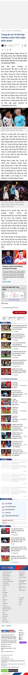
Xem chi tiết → (23, 288)
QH (26, 427)
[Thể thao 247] (7, 568)
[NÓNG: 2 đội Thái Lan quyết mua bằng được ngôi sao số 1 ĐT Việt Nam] (6, 452)
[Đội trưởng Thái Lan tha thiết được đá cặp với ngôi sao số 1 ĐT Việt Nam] (6, 444)
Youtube (22, 632)
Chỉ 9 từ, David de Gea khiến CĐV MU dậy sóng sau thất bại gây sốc (18, 335)
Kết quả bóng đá (6, 574)
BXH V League (6, 621)
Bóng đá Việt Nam (6, 607)
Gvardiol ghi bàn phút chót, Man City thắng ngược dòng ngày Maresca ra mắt (17, 393)
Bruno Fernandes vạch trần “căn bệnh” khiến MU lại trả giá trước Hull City (19, 327)
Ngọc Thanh (17, 366)
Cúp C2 (4, 601)
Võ (19, 605)
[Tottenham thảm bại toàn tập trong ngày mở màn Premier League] (6, 354)
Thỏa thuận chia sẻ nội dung (7, 655)
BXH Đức (4, 618)
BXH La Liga (5, 610)
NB (26, 394)
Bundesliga (5, 592)
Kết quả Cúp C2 (22, 590)
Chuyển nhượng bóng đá (8, 581)
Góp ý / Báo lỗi (19, 312)
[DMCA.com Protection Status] (10, 670)
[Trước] (3, 295)
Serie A (4, 590)
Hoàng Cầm (24, 385)
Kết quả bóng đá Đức (22, 584)
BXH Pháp (5, 619)
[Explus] (14, 306)
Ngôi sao (5, 522)
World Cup (5, 596)
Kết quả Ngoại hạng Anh (22, 574)
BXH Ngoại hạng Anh (7, 608)
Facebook (22, 634)
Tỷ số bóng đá (6, 577)
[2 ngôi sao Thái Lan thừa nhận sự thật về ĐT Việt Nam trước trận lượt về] (6, 418)
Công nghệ (8, 625)
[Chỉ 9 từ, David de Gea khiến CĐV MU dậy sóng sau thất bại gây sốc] (6, 336)
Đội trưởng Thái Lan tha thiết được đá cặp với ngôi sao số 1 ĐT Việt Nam (17, 444)
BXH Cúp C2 (5, 616)
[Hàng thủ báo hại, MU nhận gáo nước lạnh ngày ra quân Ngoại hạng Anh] (6, 362)
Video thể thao (6, 583)
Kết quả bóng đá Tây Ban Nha (22, 581)
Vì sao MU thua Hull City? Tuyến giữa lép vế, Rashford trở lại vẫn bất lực (19, 344)
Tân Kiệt (16, 331)
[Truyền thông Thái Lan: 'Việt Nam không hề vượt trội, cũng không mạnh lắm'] (6, 401)
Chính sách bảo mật (5, 657)
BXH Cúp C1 (5, 614)
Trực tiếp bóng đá (6, 579)
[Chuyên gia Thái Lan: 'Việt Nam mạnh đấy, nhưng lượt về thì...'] (6, 410)
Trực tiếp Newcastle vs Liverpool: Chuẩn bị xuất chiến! (15, 385)
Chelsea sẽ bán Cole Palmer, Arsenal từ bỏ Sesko (14, 273)
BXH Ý (4, 612)
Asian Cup (5, 599)
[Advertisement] (14, 15)
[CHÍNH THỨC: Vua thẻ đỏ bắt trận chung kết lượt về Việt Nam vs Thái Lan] (6, 435)
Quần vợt (21, 599)
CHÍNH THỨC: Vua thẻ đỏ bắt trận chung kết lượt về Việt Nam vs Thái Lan (17, 436)
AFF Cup (4, 605)
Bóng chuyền (21, 597)
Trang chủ (3, 30)
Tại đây (11, 658)
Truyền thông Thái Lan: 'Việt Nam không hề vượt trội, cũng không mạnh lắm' (15, 402)
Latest (3, 625)
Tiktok (21, 639)
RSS (21, 637)
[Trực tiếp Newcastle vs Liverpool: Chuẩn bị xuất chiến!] (6, 384)
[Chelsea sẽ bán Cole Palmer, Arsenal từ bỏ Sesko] (14, 257)
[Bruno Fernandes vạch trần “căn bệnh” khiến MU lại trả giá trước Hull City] (6, 328)
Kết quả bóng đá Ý (22, 578)
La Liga (4, 588)
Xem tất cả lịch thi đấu (14, 300)
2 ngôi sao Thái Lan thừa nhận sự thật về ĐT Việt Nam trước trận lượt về (15, 419)
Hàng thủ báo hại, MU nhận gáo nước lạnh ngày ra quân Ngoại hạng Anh (19, 362)
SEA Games (5, 603)
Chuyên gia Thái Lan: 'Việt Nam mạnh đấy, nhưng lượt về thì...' (15, 410)
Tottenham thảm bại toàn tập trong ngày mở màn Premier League (19, 353)
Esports (20, 601)
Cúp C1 (4, 586)
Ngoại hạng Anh (17, 30)
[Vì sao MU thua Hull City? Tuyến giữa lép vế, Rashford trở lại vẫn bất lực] (6, 345)
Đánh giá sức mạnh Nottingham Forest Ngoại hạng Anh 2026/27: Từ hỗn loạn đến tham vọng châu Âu (19, 370)
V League (5, 594)
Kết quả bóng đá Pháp (22, 587)
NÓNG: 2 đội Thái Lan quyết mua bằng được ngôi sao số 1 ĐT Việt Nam (17, 452)
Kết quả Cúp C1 (22, 572)
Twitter (21, 635)
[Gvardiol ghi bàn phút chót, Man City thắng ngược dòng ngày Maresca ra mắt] (6, 393)
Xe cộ (20, 603)
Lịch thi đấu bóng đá (7, 572)
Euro (4, 597)
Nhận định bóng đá (7, 575)
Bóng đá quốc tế (9, 30)
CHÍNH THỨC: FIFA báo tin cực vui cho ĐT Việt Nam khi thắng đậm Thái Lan (17, 427)
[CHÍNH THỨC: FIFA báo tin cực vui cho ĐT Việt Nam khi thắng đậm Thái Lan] (6, 427)
